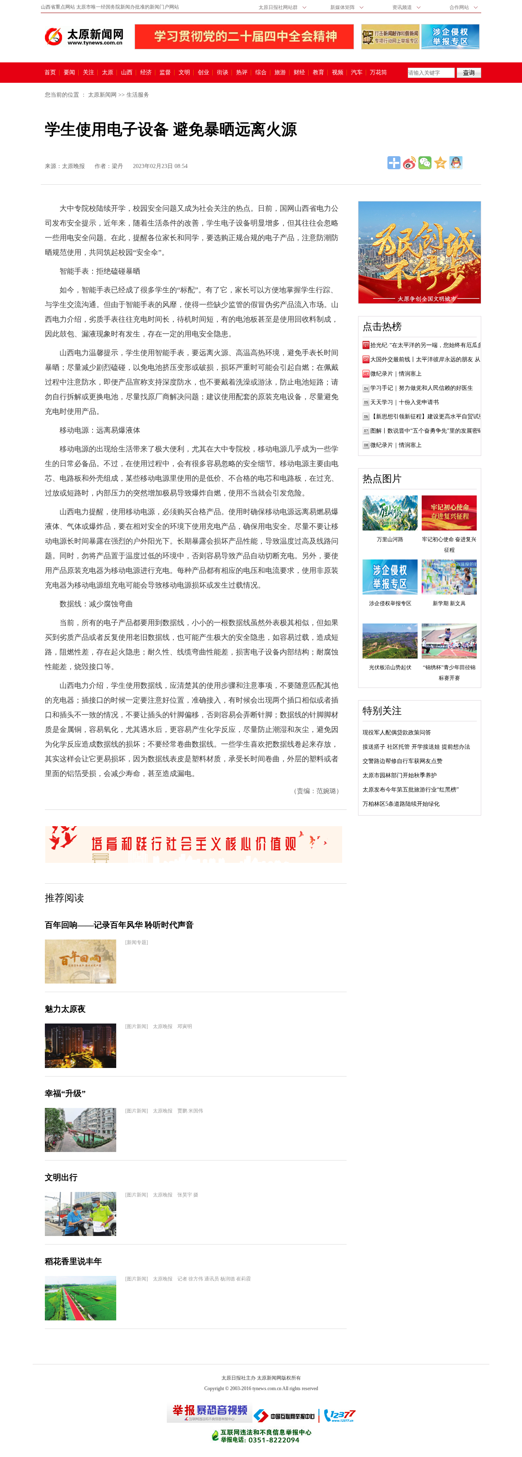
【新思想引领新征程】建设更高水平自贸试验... (429, 416)
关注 (88, 72)
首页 (50, 72)
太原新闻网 (102, 95)
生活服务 (137, 95)
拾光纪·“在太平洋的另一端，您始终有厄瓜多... (429, 345)
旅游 (280, 72)
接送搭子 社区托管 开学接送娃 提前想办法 (416, 747)
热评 (242, 72)
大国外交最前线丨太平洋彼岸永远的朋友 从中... (430, 359)
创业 (203, 72)
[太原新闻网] (84, 36)
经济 (146, 72)
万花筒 (377, 72)
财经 (299, 72)
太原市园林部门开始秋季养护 (400, 775)
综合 (261, 72)
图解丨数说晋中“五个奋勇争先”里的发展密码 (427, 431)
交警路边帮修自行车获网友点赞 (402, 761)
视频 (337, 72)
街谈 (222, 72)
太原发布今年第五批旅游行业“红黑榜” (411, 790)
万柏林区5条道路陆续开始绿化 (401, 804)
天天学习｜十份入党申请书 (404, 402)
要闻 (69, 72)
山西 (127, 72)
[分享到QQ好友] (455, 162)
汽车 (357, 72)
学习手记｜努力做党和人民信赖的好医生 (421, 388)
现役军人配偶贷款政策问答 (397, 733)
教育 (318, 72)
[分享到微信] (424, 162)
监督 (165, 72)
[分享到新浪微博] (409, 162)
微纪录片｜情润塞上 (396, 374)
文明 (184, 72)
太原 (107, 72)
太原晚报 (73, 166)
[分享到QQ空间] (440, 162)
